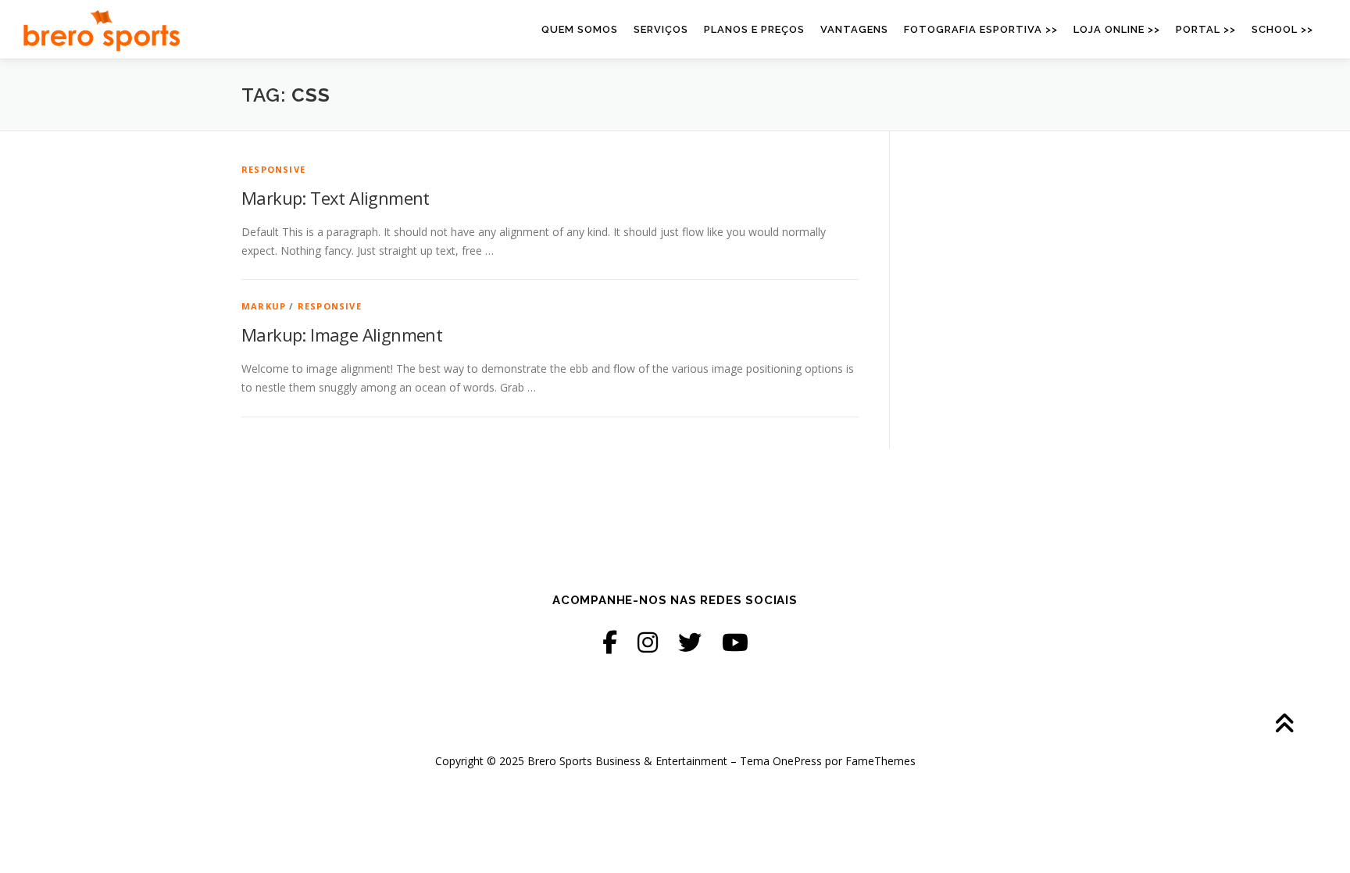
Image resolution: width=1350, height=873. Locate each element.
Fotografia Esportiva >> (981, 29)
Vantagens (854, 29)
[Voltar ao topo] (1284, 725)
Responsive (273, 169)
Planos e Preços (754, 29)
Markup (263, 306)
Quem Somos (579, 29)
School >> (1282, 29)
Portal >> (1206, 29)
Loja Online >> (1116, 29)
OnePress (797, 760)
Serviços (661, 29)
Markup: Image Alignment (341, 334)
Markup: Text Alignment (335, 197)
